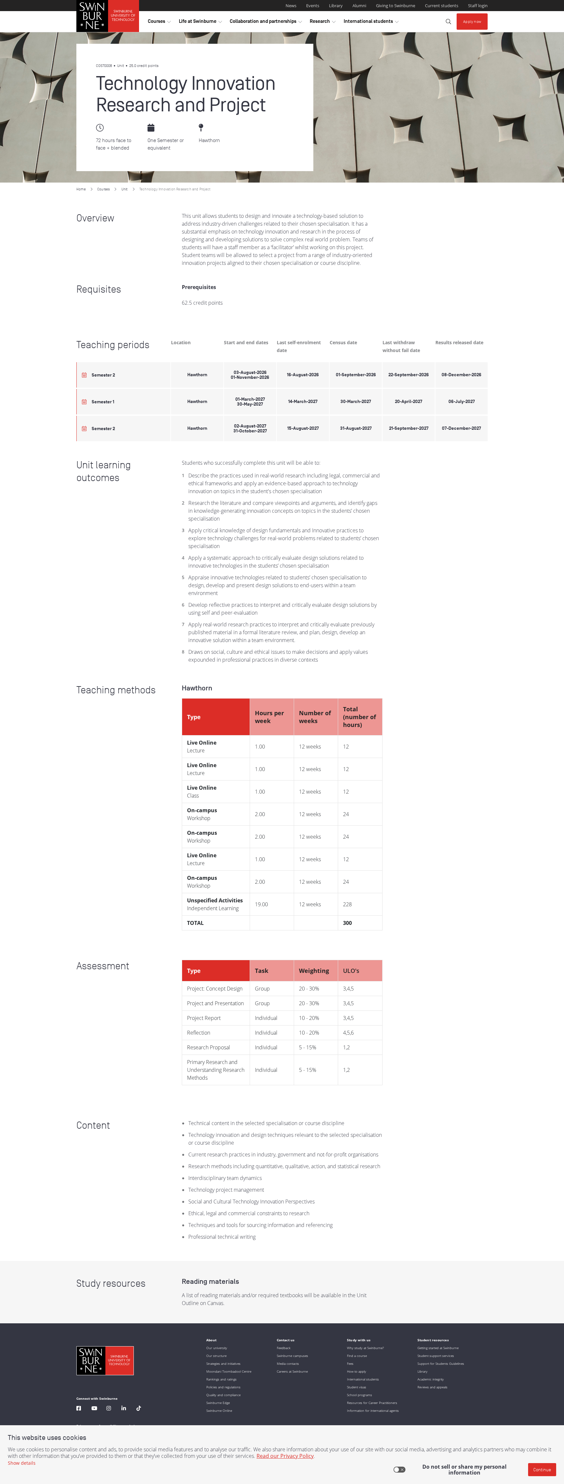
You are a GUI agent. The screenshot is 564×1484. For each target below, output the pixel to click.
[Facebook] (78, 1409)
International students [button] (371, 22)
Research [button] (323, 22)
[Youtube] (94, 1409)
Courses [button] (159, 22)
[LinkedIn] (123, 1409)
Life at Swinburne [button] (200, 22)
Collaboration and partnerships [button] (266, 22)
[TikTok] (138, 1409)
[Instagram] (108, 1409)
